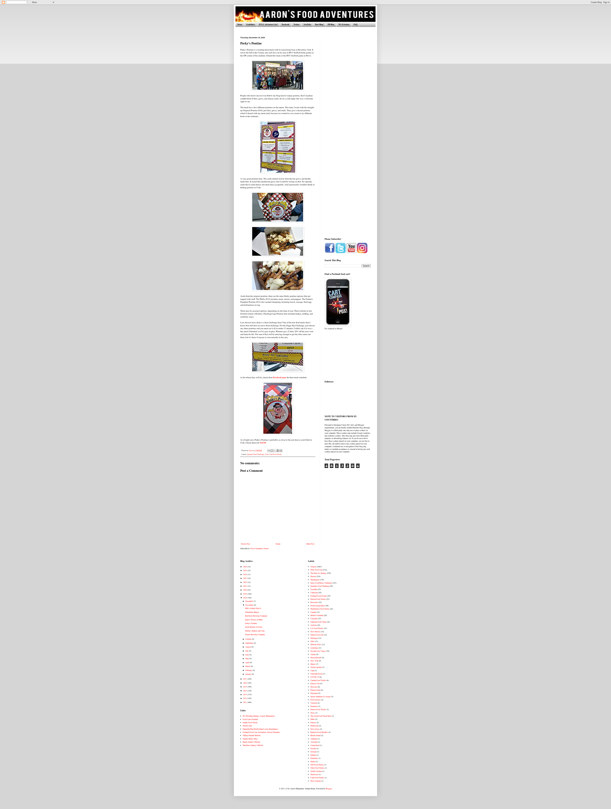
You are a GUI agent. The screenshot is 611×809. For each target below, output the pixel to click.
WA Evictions (344, 24)
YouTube (307, 24)
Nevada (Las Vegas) (318, 651)
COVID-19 (314, 677)
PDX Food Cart (316, 569)
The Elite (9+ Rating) (318, 573)
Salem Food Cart (316, 634)
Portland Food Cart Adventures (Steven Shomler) (261, 732)
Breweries (314, 602)
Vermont (313, 703)
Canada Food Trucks (318, 680)
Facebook (285, 24)
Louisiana (314, 647)
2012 (245, 698)
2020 (245, 589)
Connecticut (314, 745)
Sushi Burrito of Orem (253, 627)
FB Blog (331, 24)
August (248, 646)
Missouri (313, 686)
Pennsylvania (315, 690)
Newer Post (245, 543)
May (247, 658)
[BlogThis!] (272, 450)
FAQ (355, 24)
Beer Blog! (319, 24)
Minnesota (314, 725)
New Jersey (314, 729)
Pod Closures (315, 699)
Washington (314, 579)
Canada (313, 612)
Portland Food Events (318, 596)
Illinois (313, 664)
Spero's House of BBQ (254, 619)
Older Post (310, 543)
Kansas (313, 722)
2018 (245, 597)
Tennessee (314, 774)
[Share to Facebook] (278, 450)
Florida (313, 748)
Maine (312, 761)
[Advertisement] (348, 84)
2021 (245, 586)
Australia (313, 742)
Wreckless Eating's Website (253, 745)
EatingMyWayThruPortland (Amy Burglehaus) (260, 729)
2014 (245, 690)
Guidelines (250, 24)
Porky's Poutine (251, 623)
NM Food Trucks (317, 764)
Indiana (313, 755)
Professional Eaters (317, 605)
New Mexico (315, 631)
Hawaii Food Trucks (318, 599)
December (249, 601)
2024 (245, 574)
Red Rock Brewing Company (256, 615)
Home (239, 24)
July (247, 650)
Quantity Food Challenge (255, 454)
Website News (315, 644)
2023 (245, 578)
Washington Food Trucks (319, 608)
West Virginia (315, 781)
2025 (245, 570)
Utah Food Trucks (275, 454)
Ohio (312, 641)
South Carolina (316, 771)
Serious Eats (247, 725)
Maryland (314, 693)
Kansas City (315, 683)
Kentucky (314, 758)
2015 (245, 686)
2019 (245, 593)
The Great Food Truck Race (320, 716)
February (249, 670)
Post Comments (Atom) (260, 548)
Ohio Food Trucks (317, 767)
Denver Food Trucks (318, 709)
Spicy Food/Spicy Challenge (321, 582)
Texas (312, 712)
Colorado (313, 618)
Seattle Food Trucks (250, 722)
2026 (245, 566)
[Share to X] (275, 450)
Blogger (329, 788)
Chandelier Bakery (252, 612)
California (314, 592)
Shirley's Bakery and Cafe (255, 630)
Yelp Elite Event (316, 673)
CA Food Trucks (316, 628)
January (248, 674)
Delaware (314, 706)
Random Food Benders (319, 732)
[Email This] (268, 450)
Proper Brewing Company (255, 634)
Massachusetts (315, 657)
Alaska (313, 654)
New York (314, 660)
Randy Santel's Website (251, 742)
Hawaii (313, 576)
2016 (245, 682)
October (248, 639)
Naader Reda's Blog (250, 738)
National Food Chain (318, 621)
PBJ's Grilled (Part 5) (253, 608)
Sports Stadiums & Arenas (320, 696)
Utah (266, 454)
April (247, 662)
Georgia (313, 751)
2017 (245, 678)
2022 (245, 582)
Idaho (312, 719)
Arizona (313, 625)
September (249, 643)
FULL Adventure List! (268, 24)
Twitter (296, 24)
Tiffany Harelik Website (251, 735)
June (247, 654)
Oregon (313, 566)
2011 (245, 702)
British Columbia (316, 615)
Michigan (314, 638)
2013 (245, 694)
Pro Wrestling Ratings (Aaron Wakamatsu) (259, 716)
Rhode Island (315, 735)
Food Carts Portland (250, 719)
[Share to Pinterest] (281, 450)
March (248, 666)
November (249, 605)
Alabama (313, 738)
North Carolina (316, 667)
